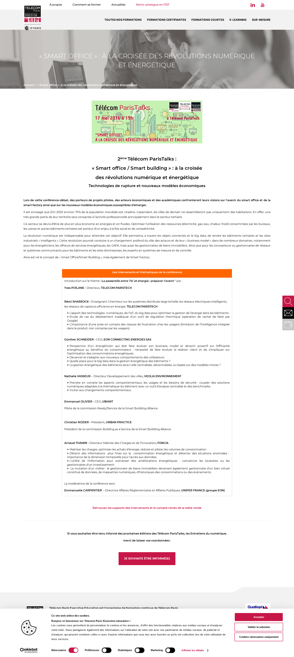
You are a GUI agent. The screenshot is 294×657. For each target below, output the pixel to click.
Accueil (28, 85)
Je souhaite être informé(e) (147, 558)
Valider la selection (259, 627)
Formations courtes (207, 19)
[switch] (106, 650)
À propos (56, 4)
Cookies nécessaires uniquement (259, 636)
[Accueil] (32, 18)
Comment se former (86, 4)
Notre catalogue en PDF (152, 4)
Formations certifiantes (166, 19)
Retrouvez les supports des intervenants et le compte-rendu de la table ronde (147, 508)
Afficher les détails (192, 650)
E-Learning (238, 19)
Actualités (118, 4)
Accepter (259, 617)
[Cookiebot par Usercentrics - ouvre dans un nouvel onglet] (29, 650)
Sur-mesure (261, 19)
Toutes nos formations (123, 19)
